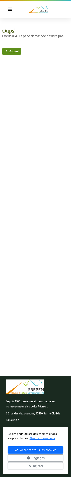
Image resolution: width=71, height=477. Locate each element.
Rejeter (38, 466)
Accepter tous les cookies (38, 450)
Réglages (38, 458)
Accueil (13, 51)
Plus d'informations (42, 438)
